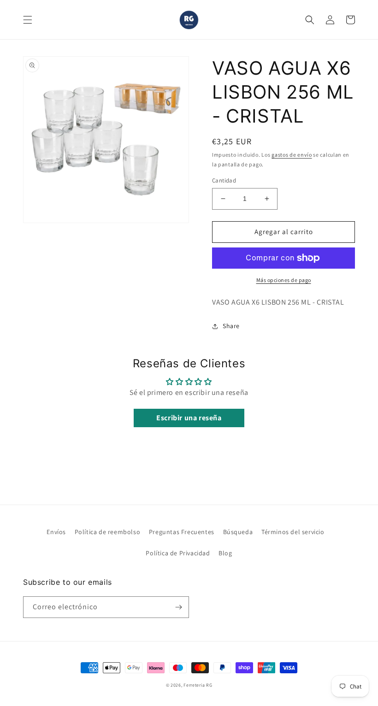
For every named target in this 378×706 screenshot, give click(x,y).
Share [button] (231, 326)
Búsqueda (238, 532)
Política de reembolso (108, 532)
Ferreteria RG (197, 685)
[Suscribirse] (178, 607)
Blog (225, 553)
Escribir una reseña (188, 418)
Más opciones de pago (283, 280)
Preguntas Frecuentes (181, 532)
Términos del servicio (293, 532)
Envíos (56, 532)
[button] (28, 20)
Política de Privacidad (178, 553)
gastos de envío (292, 154)
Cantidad (224, 180)
